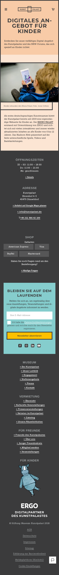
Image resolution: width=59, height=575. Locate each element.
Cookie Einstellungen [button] (29, 566)
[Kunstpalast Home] (29, 9)
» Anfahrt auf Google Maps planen (29, 205)
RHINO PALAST (45, 122)
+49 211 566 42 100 (30, 218)
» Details (29, 177)
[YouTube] (39, 346)
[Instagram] (26, 346)
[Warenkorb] (53, 9)
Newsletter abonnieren (29, 335)
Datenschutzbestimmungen (38, 322)
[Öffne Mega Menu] (6, 9)
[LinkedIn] (32, 346)
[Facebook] (20, 346)
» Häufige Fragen (29, 270)
